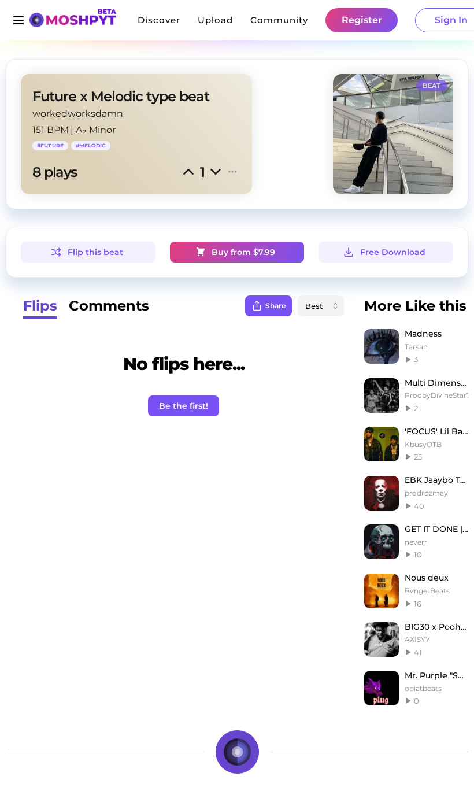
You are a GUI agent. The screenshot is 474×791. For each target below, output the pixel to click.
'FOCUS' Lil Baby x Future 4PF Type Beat (436, 431)
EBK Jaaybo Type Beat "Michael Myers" (436, 480)
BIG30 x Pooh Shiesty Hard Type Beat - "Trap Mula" (436, 627)
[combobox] (321, 305)
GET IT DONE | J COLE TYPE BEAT (436, 529)
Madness (423, 333)
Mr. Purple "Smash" (436, 675)
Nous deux (427, 577)
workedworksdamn (77, 113)
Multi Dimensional (436, 383)
